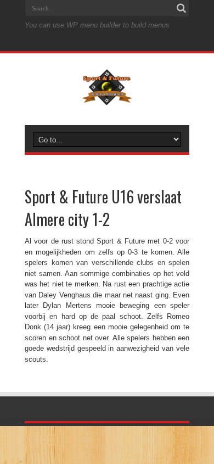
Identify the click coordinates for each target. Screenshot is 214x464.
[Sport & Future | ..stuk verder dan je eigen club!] (106, 97)
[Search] (181, 8)
